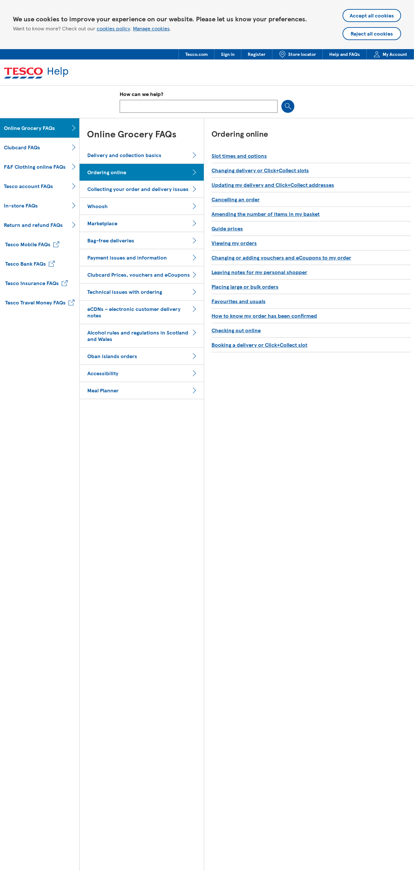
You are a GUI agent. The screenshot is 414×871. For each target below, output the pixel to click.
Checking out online (236, 330)
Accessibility (102, 373)
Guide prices (227, 228)
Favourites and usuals (239, 301)
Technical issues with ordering (124, 292)
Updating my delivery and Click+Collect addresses (273, 185)
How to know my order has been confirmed (264, 316)
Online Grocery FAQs (29, 128)
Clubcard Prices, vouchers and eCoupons (138, 274)
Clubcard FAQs (22, 147)
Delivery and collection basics (124, 155)
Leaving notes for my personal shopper (259, 272)
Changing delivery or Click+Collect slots (260, 170)
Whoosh (97, 206)
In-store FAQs (21, 205)
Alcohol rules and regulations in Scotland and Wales (137, 335)
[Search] (287, 106)
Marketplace (102, 223)
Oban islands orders (112, 356)
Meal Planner (103, 390)
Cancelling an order (236, 199)
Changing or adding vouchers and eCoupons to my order (281, 257)
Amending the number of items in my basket (266, 214)
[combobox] (198, 106)
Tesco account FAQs (28, 186)
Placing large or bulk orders (245, 286)
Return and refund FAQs (33, 225)
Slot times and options (239, 156)
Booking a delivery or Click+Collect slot (259, 345)
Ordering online (106, 172)
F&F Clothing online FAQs (35, 167)
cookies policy (113, 28)
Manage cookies (151, 28)
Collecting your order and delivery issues (138, 189)
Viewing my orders (234, 243)
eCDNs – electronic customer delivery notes (133, 312)
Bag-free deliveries (110, 240)
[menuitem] (196, 54)
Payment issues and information (127, 257)
